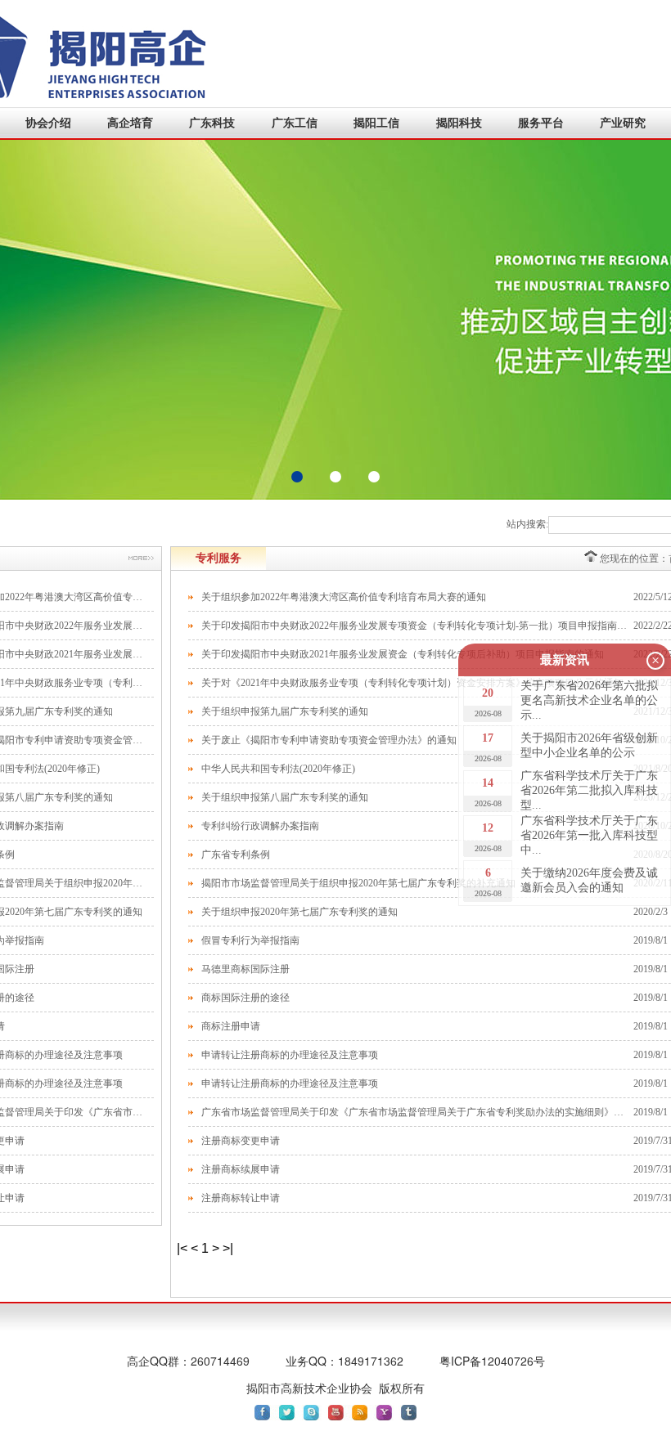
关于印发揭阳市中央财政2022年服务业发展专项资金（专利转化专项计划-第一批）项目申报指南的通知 (417, 625)
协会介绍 (48, 123)
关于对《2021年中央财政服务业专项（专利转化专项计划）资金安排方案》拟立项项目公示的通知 (412, 683)
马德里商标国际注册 (245, 969)
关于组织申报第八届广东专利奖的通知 (284, 797)
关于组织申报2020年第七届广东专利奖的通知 (299, 911)
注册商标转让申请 (240, 1198)
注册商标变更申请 (240, 1140)
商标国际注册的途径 (245, 997)
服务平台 (541, 123)
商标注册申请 (230, 1026)
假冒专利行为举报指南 (250, 940)
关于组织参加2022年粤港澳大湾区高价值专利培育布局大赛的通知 (343, 597)
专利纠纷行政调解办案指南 (260, 826)
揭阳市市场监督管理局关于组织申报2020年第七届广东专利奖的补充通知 (358, 883)
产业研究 (623, 123)
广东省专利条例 (235, 854)
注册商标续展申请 (240, 1169)
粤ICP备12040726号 (492, 1361)
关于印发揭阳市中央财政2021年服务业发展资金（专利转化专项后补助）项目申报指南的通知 (402, 654)
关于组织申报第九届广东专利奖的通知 (284, 711)
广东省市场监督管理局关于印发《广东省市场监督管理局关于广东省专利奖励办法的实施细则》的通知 (417, 1112)
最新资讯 (564, 659)
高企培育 (130, 123)
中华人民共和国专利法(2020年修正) (278, 768)
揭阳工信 (376, 123)
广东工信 (294, 123)
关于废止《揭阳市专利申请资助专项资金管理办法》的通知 (329, 740)
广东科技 (212, 123)
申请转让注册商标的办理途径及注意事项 (289, 1055)
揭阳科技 (459, 123)
